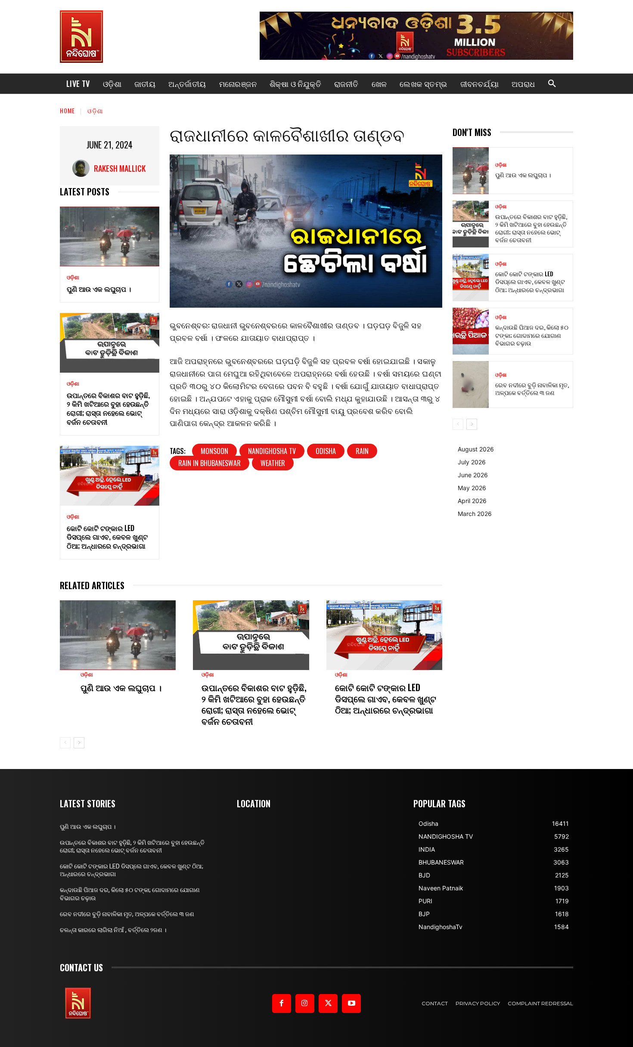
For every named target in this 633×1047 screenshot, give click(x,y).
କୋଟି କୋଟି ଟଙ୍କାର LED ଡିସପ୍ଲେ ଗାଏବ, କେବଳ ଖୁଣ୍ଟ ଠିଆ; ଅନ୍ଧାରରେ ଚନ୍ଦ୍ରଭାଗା (107, 537)
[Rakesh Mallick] (83, 168)
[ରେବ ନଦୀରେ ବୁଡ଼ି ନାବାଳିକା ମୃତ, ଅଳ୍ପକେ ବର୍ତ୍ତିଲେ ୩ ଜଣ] (471, 384)
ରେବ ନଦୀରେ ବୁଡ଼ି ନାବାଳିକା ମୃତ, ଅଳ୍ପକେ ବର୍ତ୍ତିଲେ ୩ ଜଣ (532, 388)
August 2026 (476, 449)
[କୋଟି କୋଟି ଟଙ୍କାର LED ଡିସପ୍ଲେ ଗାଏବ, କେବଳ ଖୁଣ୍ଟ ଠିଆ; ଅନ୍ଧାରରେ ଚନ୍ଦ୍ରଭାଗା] (109, 476)
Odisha (326, 451)
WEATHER (273, 463)
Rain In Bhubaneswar (209, 463)
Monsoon (214, 451)
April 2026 (472, 500)
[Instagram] (304, 1003)
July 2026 (472, 462)
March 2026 (475, 513)
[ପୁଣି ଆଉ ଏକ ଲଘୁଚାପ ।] (109, 236)
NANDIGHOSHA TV (272, 451)
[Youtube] (351, 1003)
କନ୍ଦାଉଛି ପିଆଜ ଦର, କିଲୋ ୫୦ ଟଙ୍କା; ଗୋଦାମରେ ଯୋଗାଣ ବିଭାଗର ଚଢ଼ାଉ (531, 334)
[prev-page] (65, 742)
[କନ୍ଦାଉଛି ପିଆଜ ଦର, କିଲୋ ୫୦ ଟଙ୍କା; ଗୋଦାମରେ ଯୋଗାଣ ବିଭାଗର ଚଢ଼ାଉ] (471, 331)
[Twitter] (328, 1003)
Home (67, 110)
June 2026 (473, 475)
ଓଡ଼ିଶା (95, 110)
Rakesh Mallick (120, 168)
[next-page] (79, 742)
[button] (552, 84)
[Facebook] (281, 1003)
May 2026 (472, 487)
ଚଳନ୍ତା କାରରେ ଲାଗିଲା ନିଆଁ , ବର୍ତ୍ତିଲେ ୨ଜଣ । (113, 930)
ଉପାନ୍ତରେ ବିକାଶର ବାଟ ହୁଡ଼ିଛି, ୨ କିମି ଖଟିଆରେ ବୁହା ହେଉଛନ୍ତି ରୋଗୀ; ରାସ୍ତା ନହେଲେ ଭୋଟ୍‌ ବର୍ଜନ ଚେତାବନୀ (108, 408)
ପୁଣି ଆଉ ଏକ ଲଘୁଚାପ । (99, 289)
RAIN (362, 451)
